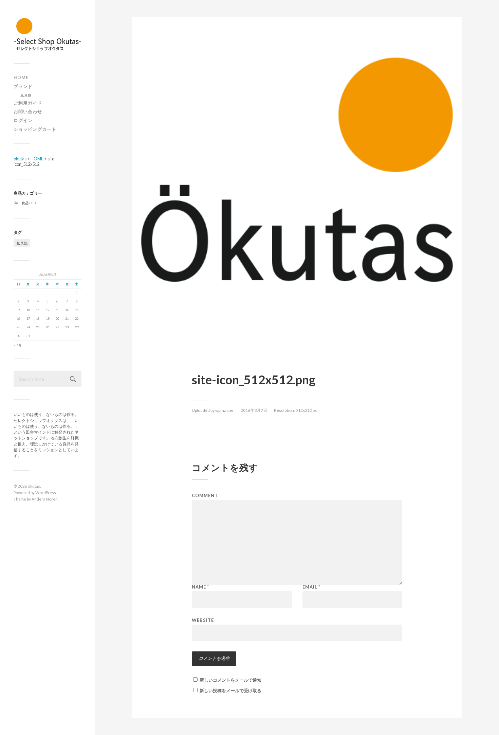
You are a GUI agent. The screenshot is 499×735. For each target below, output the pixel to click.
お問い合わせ (28, 111)
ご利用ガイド (28, 103)
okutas (34, 486)
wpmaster (224, 410)
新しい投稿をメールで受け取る (230, 690)
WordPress (45, 492)
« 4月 (18, 345)
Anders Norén (45, 498)
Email (311, 587)
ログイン (23, 120)
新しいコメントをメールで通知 (230, 680)
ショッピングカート (35, 129)
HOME (21, 77)
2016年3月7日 (254, 410)
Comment (205, 495)
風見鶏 (26, 95)
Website (203, 620)
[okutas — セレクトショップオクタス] (47, 34)
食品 (25, 203)
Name (200, 587)
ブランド (23, 86)
